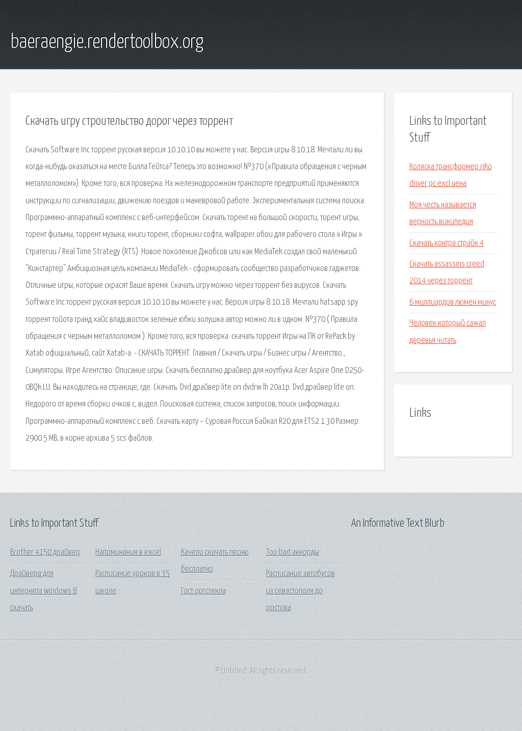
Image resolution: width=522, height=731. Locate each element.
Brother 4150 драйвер (45, 552)
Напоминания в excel (128, 552)
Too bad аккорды (292, 552)
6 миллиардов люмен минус (452, 302)
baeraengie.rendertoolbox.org (106, 42)
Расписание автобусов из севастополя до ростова (300, 591)
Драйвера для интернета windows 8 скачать (43, 591)
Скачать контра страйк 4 (446, 243)
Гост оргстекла (203, 591)
